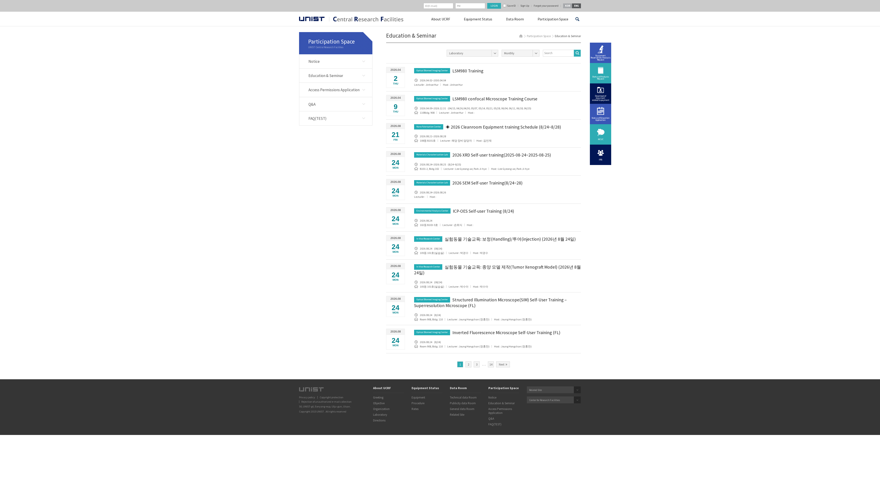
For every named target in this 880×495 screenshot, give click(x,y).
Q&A (312, 104)
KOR (567, 5)
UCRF (366, 19)
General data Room (462, 409)
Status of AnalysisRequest (600, 77)
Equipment (418, 397)
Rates (415, 409)
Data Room (515, 19)
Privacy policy (307, 397)
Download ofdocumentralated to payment (600, 98)
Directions (379, 420)
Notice (314, 61)
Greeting (378, 397)
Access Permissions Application (334, 89)
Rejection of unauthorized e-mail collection (326, 401)
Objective (379, 403)
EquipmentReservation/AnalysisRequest (600, 57)
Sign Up (524, 5)
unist (311, 19)
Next (501, 364)
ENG (576, 5)
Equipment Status (478, 19)
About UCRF (440, 19)
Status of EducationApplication (600, 118)
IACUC (600, 139)
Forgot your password (546, 5)
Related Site (457, 415)
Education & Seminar (325, 75)
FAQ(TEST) (317, 118)
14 (491, 364)
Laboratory (380, 415)
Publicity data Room (463, 403)
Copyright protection (331, 397)
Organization (381, 409)
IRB (600, 159)
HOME (521, 36)
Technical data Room (463, 397)
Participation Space (553, 19)
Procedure (418, 403)
